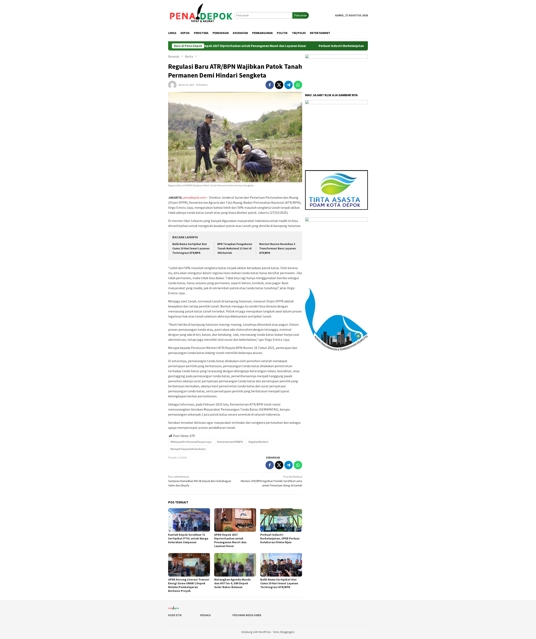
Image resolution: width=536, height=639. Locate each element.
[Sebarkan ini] (269, 85)
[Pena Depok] (201, 15)
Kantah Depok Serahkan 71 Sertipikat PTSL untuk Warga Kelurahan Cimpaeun (188, 538)
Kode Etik (175, 615)
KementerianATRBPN (230, 442)
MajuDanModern (258, 442)
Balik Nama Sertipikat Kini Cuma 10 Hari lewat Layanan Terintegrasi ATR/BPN (191, 248)
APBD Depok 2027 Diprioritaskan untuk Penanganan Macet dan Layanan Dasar (231, 46)
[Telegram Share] (288, 85)
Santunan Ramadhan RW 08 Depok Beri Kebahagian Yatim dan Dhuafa (199, 481)
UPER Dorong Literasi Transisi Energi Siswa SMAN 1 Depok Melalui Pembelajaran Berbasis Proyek (188, 585)
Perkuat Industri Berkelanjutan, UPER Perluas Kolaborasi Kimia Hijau (348, 46)
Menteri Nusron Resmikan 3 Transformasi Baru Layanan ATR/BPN (277, 248)
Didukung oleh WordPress (256, 632)
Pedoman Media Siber (246, 615)
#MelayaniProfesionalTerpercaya (190, 442)
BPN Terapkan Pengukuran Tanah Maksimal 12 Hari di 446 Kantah (234, 248)
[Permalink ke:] (172, 85)
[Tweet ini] (279, 85)
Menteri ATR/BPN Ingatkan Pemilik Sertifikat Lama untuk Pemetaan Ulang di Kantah (271, 481)
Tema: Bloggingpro (284, 632)
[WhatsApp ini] (298, 85)
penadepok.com (194, 197)
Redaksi (205, 615)
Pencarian (300, 15)
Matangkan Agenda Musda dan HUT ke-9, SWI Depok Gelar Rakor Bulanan (232, 583)
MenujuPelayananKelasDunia (188, 449)
